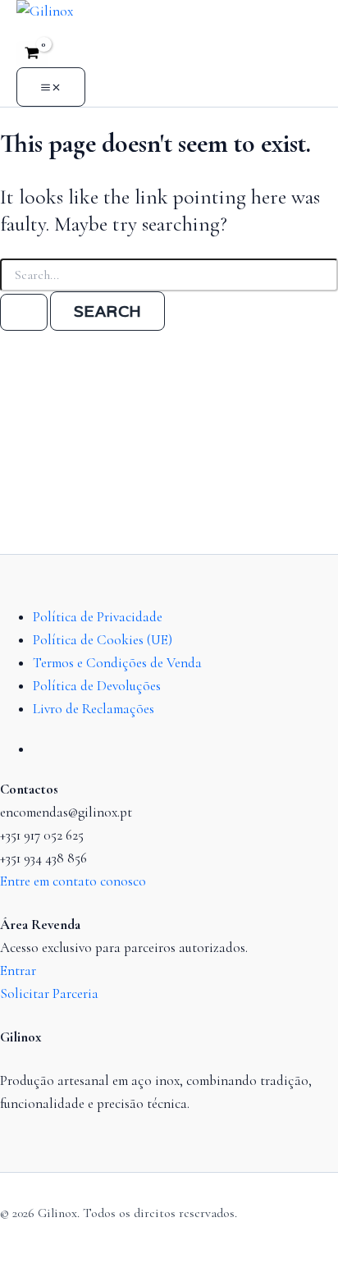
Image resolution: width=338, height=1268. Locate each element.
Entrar (18, 970)
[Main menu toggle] (50, 87)
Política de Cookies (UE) (102, 639)
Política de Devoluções (97, 685)
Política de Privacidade (97, 616)
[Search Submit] (24, 312)
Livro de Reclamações (93, 708)
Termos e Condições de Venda (117, 662)
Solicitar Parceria (49, 993)
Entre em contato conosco (73, 881)
